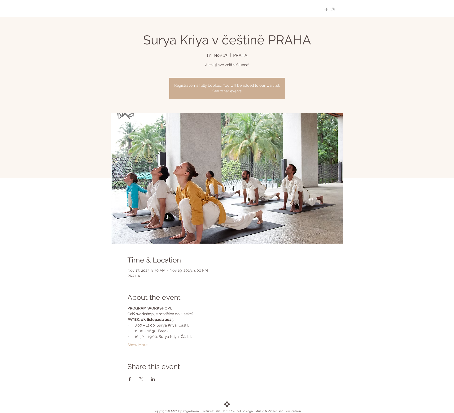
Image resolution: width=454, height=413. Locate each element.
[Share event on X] (141, 379)
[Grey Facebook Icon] (326, 9)
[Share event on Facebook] (129, 379)
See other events (227, 91)
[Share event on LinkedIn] (153, 379)
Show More (137, 345)
